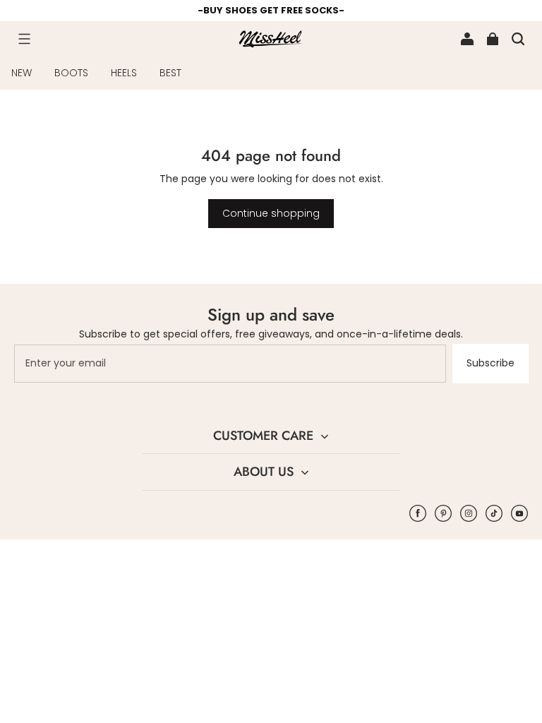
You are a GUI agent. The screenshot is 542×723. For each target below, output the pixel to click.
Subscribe (490, 363)
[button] (24, 39)
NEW (21, 73)
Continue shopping (271, 213)
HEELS (124, 73)
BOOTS (71, 73)
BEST (170, 73)
